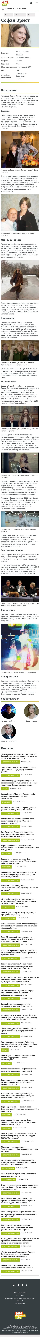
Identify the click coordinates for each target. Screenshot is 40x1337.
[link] (20, 149)
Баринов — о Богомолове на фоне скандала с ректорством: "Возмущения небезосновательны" (18, 861)
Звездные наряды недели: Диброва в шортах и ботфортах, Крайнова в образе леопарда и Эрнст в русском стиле (19, 782)
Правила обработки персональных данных (20, 1299)
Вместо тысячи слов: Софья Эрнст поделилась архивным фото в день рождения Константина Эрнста (17, 966)
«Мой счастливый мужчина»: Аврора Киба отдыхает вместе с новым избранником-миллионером (18, 992)
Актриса (25, 52)
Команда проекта (20, 1292)
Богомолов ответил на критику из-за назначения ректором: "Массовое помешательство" (17, 820)
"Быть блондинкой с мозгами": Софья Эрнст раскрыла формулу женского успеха (18, 769)
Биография (8, 15)
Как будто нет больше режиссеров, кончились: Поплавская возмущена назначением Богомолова (17, 834)
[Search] (31, 3)
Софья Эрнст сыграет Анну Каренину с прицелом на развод (18, 913)
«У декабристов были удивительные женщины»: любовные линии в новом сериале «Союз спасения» (18, 901)
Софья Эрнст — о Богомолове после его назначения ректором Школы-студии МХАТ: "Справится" (18, 874)
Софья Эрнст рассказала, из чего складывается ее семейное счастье (17, 1005)
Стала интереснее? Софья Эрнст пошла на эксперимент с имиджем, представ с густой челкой (18, 952)
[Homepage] (5, 3)
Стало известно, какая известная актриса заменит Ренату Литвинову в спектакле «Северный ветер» (20, 925)
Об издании (20, 1304)
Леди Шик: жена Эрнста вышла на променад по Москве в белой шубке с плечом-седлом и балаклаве (18, 939)
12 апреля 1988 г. (23, 57)
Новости (31, 15)
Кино (18, 52)
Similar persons (20, 15)
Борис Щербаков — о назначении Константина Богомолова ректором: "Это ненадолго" (20, 847)
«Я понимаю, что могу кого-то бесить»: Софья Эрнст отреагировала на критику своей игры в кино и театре (19, 756)
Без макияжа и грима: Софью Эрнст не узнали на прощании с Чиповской (18, 808)
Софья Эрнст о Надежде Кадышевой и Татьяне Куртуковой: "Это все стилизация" (18, 796)
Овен (18, 64)
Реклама (20, 1295)
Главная (8, 9)
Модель (19, 54)
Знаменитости (21, 9)
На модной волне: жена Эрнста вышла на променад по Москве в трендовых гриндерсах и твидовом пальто (20, 979)
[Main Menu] (36, 3)
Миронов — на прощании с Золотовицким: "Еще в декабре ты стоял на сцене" (19, 887)
